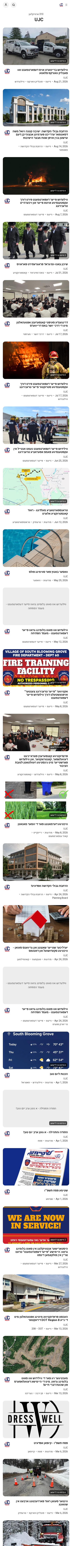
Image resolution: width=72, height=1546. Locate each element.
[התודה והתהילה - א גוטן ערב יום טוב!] (36, 1108)
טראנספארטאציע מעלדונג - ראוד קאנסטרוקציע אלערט (48, 512)
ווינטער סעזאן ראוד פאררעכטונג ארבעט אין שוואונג (42, 1503)
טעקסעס (36, 959)
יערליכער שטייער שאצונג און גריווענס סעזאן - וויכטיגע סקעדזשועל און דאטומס (40, 949)
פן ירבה (39, 1393)
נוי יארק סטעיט (60, 1024)
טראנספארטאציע (21, 522)
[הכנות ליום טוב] (36, 1050)
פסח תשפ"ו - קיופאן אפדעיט (51, 1443)
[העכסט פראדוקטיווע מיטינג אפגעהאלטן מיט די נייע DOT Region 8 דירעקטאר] (36, 1293)
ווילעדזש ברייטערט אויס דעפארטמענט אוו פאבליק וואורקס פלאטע (42, 71)
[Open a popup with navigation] (66, 5)
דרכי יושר (38, 334)
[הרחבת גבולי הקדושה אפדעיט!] (36, 862)
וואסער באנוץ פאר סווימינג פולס (48, 571)
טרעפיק (37, 522)
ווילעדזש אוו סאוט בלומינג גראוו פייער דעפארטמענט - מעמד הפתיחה (45, 632)
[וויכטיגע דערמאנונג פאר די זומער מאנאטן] (36, 800)
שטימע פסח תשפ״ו (56, 1190)
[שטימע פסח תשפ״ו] (36, 1167)
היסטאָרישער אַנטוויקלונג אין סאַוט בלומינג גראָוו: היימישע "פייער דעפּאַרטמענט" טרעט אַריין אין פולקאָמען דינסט (41, 1252)
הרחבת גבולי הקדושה (31, 146)
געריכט (28, 1393)
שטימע (49, 1199)
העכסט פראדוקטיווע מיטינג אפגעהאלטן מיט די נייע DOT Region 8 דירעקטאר (41, 1318)
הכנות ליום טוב (59, 1074)
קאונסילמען (23, 959)
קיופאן (31, 1451)
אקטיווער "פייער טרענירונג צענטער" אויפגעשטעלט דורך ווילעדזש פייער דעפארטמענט (46, 694)
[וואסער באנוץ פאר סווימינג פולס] (36, 548)
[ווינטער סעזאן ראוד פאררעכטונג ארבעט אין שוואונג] (36, 1477)
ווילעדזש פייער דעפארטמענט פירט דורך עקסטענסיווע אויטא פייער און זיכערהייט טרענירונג (44, 203)
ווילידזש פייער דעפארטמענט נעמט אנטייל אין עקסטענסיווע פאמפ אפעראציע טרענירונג (40, 450)
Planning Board (60, 898)
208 (34, 1329)
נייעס (48, 81)
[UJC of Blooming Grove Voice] (61, 5)
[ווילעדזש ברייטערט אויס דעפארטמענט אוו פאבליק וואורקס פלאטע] (36, 46)
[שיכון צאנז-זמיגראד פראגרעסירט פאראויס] (36, 240)
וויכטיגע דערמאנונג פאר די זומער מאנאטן (43, 824)
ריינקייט (37, 832)
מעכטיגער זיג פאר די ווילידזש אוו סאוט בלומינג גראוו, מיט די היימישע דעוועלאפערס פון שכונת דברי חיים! (41, 1381)
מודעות (47, 522)
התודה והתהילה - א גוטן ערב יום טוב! (45, 1132)
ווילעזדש (19, 81)
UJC (65, 78)
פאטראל (25, 1082)
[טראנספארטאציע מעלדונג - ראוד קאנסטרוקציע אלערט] (36, 486)
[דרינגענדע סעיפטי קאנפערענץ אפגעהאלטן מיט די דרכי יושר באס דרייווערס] (36, 299)
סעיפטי (27, 334)
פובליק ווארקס (35, 81)
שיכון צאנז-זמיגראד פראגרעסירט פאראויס (42, 264)
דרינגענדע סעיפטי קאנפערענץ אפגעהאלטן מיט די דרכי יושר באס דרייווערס (42, 324)
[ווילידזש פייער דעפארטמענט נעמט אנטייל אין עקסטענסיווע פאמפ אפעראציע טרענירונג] (36, 425)
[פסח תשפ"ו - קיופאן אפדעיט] (36, 1419)
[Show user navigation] (6, 5)
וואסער (37, 580)
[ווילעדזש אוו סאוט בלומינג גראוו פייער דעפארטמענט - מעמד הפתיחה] (36, 606)
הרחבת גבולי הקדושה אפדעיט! (49, 885)
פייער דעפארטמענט (34, 214)
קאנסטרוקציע (20, 273)
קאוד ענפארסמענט (58, 836)
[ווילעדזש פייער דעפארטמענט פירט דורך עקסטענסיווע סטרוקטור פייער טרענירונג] (36, 360)
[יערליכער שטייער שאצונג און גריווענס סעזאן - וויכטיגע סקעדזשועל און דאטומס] (36, 924)
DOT (41, 1329)
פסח (40, 1141)
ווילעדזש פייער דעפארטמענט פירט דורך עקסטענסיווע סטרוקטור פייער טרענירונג (44, 385)
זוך (14, 5)
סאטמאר (63, 150)
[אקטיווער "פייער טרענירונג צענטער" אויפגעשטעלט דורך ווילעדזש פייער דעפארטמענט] (36, 668)
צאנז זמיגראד (37, 273)
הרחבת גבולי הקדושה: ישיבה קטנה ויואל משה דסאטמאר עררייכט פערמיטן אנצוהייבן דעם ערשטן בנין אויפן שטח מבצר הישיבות (40, 134)
